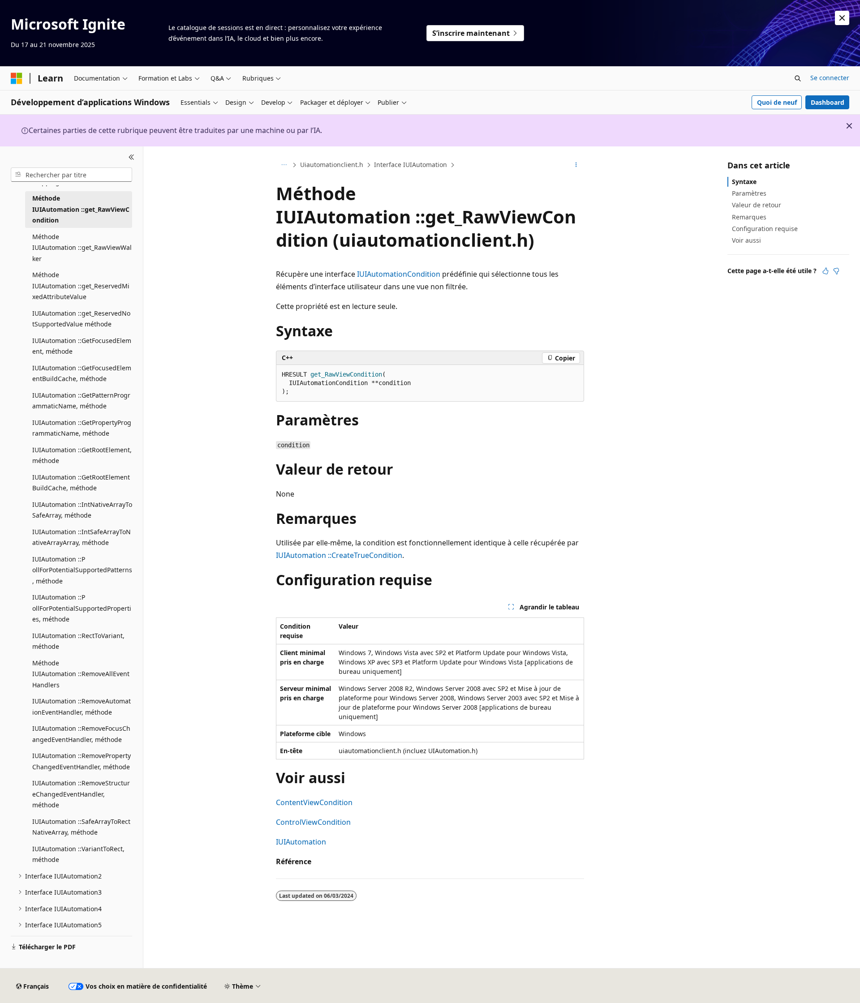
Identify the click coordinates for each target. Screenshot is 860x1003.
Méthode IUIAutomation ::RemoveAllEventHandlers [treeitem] (80, 674)
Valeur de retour (756, 205)
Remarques (749, 217)
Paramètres (749, 193)
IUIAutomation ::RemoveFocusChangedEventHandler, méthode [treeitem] (81, 734)
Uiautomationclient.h (331, 164)
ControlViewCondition (313, 822)
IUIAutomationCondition (398, 274)
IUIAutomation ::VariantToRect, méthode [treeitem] (78, 854)
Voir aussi (746, 240)
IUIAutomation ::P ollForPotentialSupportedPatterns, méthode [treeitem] (82, 570)
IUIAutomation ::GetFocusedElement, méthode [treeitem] (81, 346)
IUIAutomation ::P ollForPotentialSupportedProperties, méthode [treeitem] (81, 608)
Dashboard (827, 102)
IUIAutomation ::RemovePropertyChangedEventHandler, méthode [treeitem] (81, 761)
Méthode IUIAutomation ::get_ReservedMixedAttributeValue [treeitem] (80, 285)
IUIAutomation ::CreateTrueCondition (339, 555)
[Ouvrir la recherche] (798, 78)
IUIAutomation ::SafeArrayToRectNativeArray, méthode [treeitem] (81, 827)
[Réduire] (131, 157)
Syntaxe (744, 181)
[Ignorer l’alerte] (842, 18)
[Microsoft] (16, 78)
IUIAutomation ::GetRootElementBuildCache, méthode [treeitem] (81, 483)
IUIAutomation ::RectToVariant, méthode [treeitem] (78, 641)
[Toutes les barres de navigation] (284, 165)
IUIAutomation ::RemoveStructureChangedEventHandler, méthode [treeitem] (81, 794)
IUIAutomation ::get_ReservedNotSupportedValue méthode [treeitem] (81, 319)
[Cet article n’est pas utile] (836, 271)
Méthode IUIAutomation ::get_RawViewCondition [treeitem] (80, 209)
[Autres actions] (576, 165)
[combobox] (71, 174)
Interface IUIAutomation (410, 164)
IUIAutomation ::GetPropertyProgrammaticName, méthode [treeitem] (81, 428)
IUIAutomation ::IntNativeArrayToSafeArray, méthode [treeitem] (82, 510)
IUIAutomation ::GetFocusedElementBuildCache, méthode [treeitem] (81, 373)
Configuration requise (765, 228)
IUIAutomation (301, 842)
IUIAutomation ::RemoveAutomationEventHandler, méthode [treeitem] (81, 706)
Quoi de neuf (777, 102)
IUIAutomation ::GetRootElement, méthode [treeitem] (82, 455)
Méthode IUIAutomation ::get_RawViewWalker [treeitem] (82, 247)
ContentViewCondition (314, 802)
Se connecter (829, 77)
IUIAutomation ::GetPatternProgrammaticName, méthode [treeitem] (81, 401)
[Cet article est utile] (825, 271)
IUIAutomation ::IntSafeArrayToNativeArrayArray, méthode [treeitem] (81, 537)
